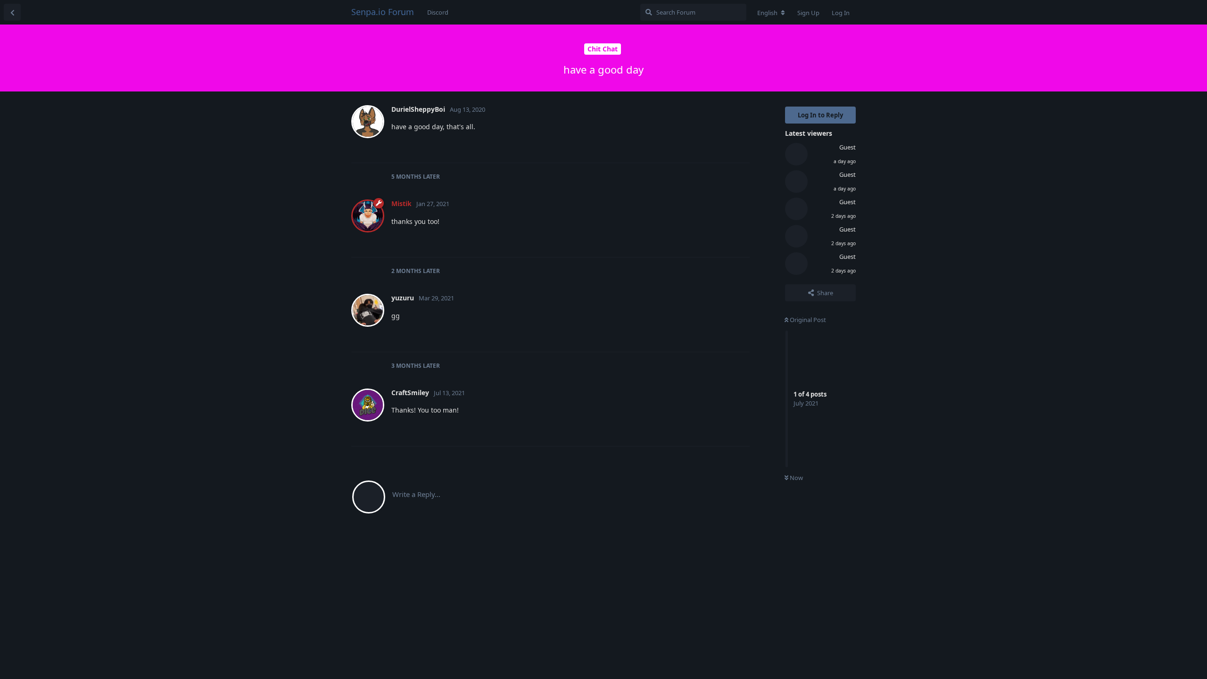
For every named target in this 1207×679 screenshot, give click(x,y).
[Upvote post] (694, 146)
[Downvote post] (715, 146)
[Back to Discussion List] (12, 12)
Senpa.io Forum (382, 11)
